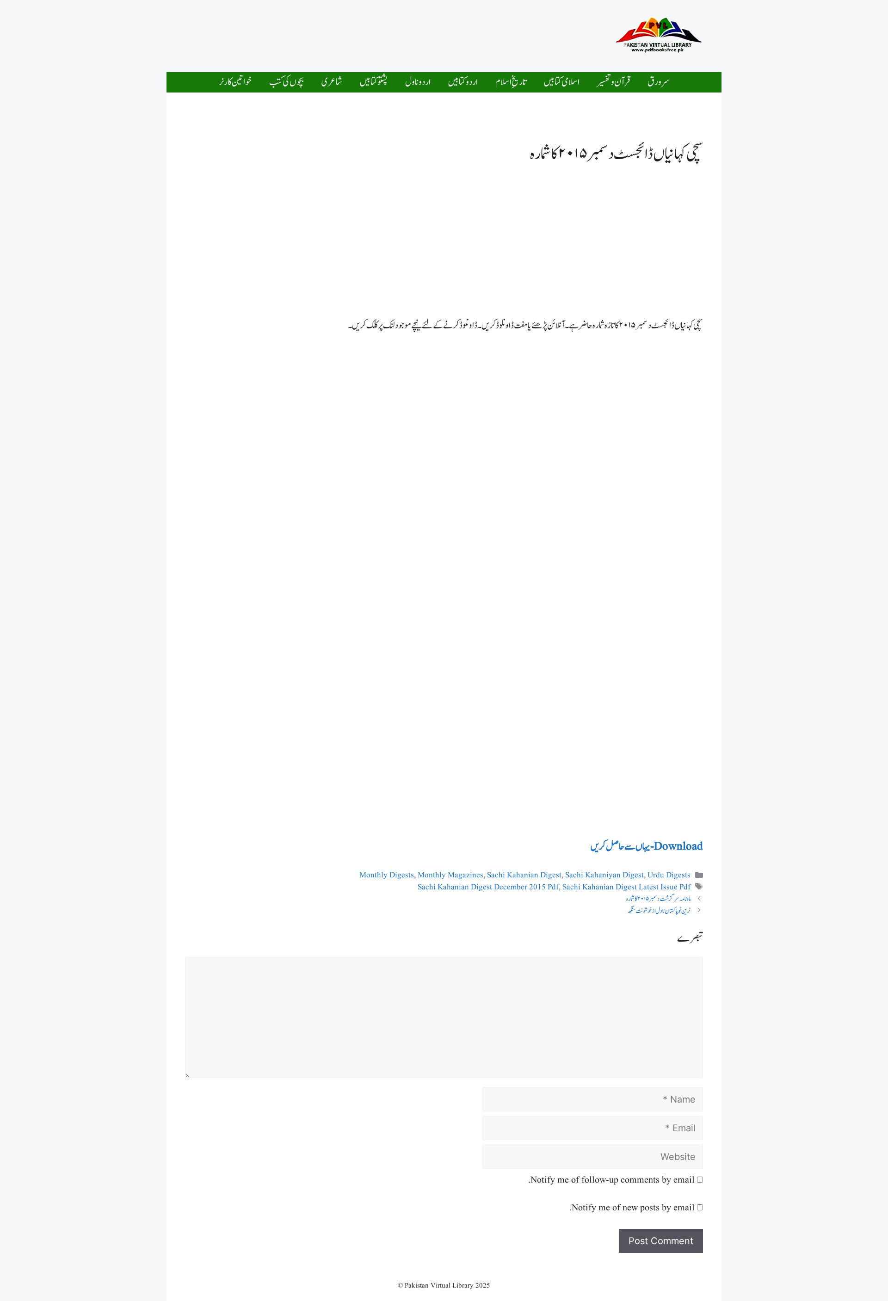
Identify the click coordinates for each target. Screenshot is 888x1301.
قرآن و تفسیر (613, 82)
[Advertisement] (418, 34)
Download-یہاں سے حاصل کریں (647, 847)
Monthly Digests (386, 875)
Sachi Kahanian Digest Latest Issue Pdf (626, 887)
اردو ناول (418, 82)
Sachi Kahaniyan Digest (604, 875)
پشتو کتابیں (374, 82)
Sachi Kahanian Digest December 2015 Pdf (488, 887)
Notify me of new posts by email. (632, 1208)
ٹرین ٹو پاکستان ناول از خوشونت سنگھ (659, 911)
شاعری (331, 82)
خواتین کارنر (235, 82)
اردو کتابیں (463, 82)
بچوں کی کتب (286, 82)
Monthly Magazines (450, 875)
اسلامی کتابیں (562, 82)
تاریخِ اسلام (510, 82)
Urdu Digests (669, 875)
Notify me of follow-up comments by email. (611, 1180)
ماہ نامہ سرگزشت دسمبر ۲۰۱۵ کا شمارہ (658, 899)
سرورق (658, 82)
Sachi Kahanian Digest (524, 875)
